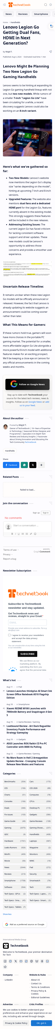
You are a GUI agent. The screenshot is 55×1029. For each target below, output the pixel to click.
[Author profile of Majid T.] (7, 51)
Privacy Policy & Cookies (38, 992)
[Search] (45, 4)
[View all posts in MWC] (40, 860)
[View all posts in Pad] (40, 867)
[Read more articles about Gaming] (36, 722)
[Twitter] (15, 961)
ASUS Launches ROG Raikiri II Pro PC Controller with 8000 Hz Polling (27, 745)
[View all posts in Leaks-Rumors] (15, 847)
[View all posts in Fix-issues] (15, 814)
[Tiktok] (26, 961)
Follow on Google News (32, 384)
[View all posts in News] (15, 867)
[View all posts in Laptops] (40, 841)
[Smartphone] (41, 14)
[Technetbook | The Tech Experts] (19, 5)
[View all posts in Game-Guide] (15, 821)
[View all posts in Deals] (15, 808)
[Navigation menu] (4, 4)
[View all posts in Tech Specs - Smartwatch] (40, 900)
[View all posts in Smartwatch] (40, 880)
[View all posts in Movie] (15, 860)
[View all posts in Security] (40, 874)
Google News (35, 401)
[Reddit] (5, 967)
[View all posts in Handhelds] (40, 834)
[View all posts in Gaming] (15, 827)
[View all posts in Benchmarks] (15, 781)
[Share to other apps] (41, 465)
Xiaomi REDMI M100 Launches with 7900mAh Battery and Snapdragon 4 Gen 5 (29, 712)
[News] (8, 14)
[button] (11, 465)
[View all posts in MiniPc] (15, 854)
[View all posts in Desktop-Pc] (40, 808)
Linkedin (9, 979)
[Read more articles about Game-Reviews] (25, 722)
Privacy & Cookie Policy (16, 1023)
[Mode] (50, 4)
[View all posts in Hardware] (15, 841)
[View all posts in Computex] (40, 794)
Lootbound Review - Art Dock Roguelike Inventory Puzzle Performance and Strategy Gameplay (29, 729)
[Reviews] (23, 14)
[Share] (50, 51)
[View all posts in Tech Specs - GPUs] (15, 894)
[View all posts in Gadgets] (40, 814)
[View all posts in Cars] (40, 781)
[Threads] (42, 961)
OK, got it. (41, 1023)
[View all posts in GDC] (15, 834)
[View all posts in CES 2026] (40, 788)
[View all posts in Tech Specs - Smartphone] (15, 900)
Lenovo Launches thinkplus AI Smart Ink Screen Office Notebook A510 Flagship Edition (29, 694)
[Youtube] (21, 961)
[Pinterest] (31, 961)
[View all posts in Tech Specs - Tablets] (15, 907)
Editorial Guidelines (40, 997)
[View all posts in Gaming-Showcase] (40, 827)
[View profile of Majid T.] (18, 425)
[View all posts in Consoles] (15, 801)
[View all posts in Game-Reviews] (40, 821)
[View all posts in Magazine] (40, 847)
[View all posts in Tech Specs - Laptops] (40, 894)
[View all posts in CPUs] (40, 801)
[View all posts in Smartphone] (15, 880)
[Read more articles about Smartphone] (23, 704)
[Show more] (7, 914)
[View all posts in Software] (15, 887)
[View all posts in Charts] (15, 794)
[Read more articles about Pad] (20, 687)
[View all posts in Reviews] (15, 874)
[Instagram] (10, 961)
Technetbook (30, 442)
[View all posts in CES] (15, 788)
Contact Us (36, 983)
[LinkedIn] (47, 961)
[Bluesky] (37, 961)
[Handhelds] (10, 450)
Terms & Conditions (40, 987)
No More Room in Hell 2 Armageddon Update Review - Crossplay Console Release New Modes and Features (27, 761)
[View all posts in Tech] (40, 887)
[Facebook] (5, 961)
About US (35, 979)
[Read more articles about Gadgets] (22, 739)
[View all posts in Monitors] (40, 854)
